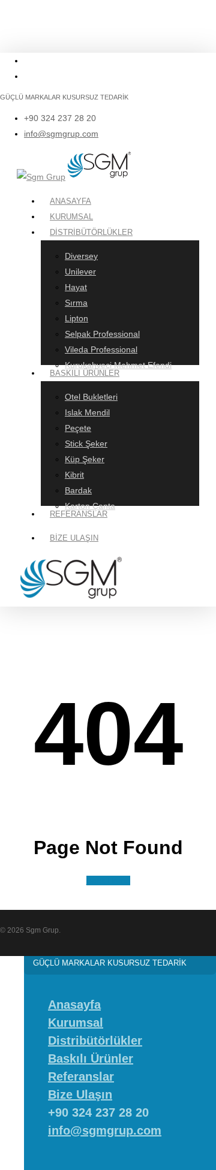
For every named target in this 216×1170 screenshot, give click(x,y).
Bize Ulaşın (80, 1094)
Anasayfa (74, 1004)
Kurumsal (75, 1022)
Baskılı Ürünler (90, 1058)
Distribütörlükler (95, 1040)
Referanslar (81, 1076)
